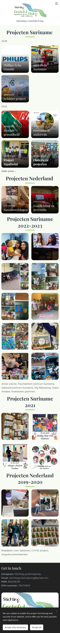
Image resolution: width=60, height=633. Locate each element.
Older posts (7, 171)
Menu (56, 3)
